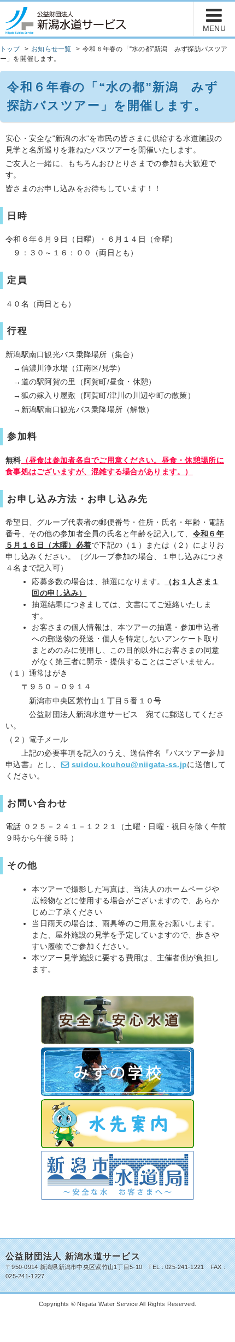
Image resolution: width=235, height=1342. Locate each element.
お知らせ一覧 (51, 49)
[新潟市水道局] (117, 1175)
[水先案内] (117, 1122)
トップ (10, 49)
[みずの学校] (117, 1071)
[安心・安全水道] (117, 1019)
